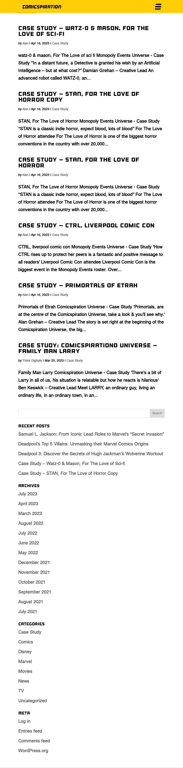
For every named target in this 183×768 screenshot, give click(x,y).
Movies (25, 671)
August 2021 (30, 602)
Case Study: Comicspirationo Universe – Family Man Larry (87, 349)
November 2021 (34, 572)
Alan (25, 43)
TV (21, 691)
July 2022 (27, 533)
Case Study (60, 43)
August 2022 (30, 523)
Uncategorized (32, 701)
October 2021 (32, 582)
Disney (25, 652)
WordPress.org (33, 751)
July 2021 (27, 612)
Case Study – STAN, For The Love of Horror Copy (78, 97)
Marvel (25, 662)
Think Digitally (32, 360)
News (23, 681)
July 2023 (27, 494)
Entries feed (30, 731)
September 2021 (34, 592)
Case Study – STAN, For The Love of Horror (78, 163)
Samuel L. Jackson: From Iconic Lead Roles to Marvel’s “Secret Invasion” (91, 434)
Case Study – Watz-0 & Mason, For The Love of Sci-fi (83, 31)
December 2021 (34, 563)
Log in (24, 721)
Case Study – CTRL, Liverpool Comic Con (86, 226)
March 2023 (30, 514)
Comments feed (34, 741)
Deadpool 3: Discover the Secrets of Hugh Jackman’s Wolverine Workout (90, 454)
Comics (25, 642)
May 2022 (28, 553)
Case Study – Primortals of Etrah (77, 286)
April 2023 (28, 504)
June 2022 (28, 543)
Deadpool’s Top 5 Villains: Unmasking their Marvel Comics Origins (83, 444)
